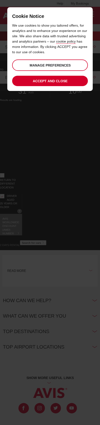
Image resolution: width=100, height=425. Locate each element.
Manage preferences (50, 65)
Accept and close (50, 81)
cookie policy (66, 41)
